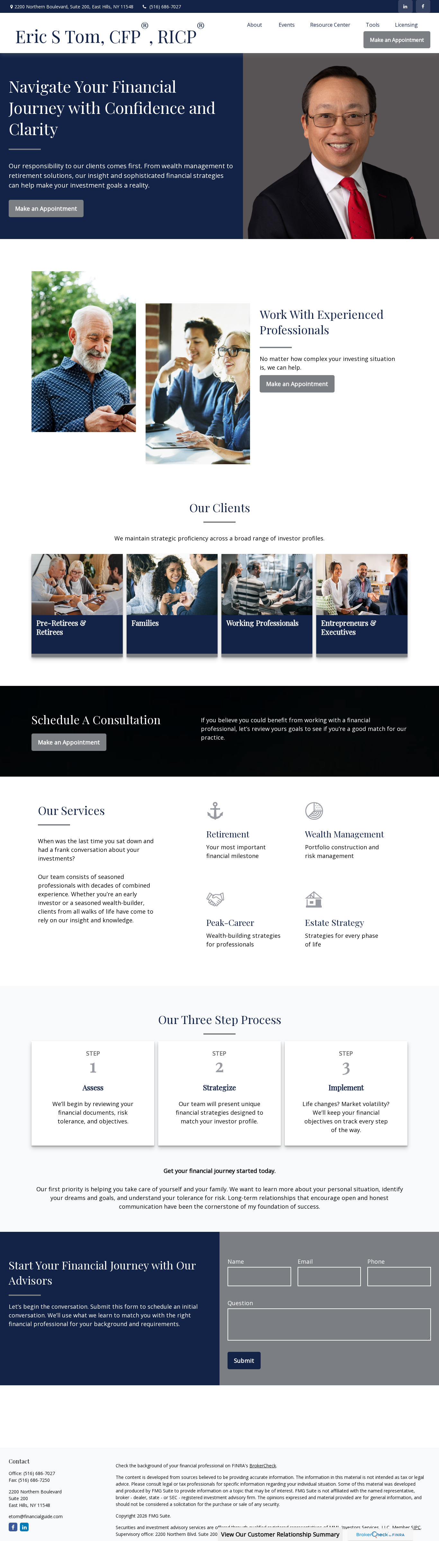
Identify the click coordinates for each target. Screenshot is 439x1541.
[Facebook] (423, 6)
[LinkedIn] (405, 6)
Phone (376, 1261)
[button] (255, 24)
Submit (244, 1360)
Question (240, 1303)
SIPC (416, 1527)
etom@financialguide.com (36, 1516)
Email (305, 1261)
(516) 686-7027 (165, 7)
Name (236, 1261)
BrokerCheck (262, 1466)
